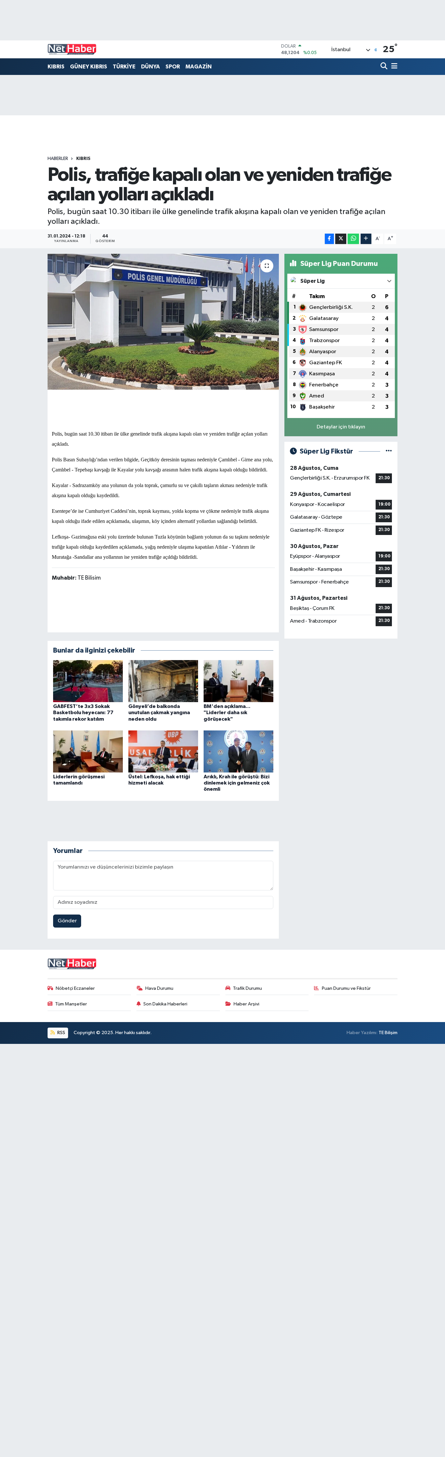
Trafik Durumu (247, 988)
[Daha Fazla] (366, 239)
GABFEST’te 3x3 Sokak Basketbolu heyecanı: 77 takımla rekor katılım (83, 712)
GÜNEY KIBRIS (88, 66)
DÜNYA (150, 66)
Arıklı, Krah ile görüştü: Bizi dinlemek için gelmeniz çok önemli (237, 783)
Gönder (67, 921)
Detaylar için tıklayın (341, 427)
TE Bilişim (388, 1032)
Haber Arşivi (246, 1004)
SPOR (172, 66)
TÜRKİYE (124, 66)
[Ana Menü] (393, 67)
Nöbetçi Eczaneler (75, 988)
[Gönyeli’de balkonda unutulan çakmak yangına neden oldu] (163, 681)
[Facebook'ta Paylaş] (329, 239)
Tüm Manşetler (71, 1004)
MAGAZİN (198, 66)
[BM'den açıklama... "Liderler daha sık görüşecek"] (238, 681)
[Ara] (384, 67)
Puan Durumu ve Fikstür (346, 988)
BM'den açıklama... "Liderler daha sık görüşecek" (227, 712)
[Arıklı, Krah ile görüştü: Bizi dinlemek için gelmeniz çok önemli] (238, 751)
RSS (60, 1032)
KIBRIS (56, 66)
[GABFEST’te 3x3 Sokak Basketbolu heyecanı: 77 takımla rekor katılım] (88, 681)
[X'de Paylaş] (340, 239)
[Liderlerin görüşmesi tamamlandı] (88, 751)
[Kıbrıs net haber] (72, 49)
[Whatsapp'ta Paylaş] (353, 239)
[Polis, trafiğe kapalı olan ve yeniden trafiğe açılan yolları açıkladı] (163, 321)
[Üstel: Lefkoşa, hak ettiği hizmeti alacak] (163, 751)
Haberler (58, 158)
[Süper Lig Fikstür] (389, 451)
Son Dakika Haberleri (165, 1004)
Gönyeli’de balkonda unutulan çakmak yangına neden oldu (159, 712)
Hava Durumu (159, 988)
